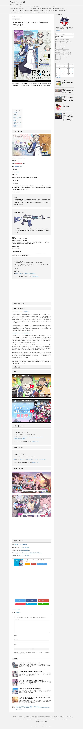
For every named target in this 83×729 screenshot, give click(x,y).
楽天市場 (33, 563)
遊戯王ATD (58, 54)
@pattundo (22, 459)
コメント (16, 619)
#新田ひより (17, 273)
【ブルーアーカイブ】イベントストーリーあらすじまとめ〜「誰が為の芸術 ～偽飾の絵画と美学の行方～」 (34, 698)
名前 (15, 635)
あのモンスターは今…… (66, 43)
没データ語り (67, 52)
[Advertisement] (31, 97)
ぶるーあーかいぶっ (17, 122)
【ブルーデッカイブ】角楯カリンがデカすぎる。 (30, 662)
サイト (15, 644)
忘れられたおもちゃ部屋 (17, 2)
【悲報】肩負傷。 (66, 106)
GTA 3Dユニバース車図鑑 (31, 8)
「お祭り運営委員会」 (25, 550)
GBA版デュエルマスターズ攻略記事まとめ (57, 10)
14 (72, 68)
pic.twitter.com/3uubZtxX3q (40, 459)
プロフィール (16, 112)
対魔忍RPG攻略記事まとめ (16, 11)
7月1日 (17, 171)
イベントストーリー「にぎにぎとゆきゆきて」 (21, 332)
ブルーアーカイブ (16, 609)
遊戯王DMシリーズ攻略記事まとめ (40, 10)
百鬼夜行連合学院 (18, 163)
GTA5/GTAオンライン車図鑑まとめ (17, 6)
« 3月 (56, 77)
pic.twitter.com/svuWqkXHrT (30, 273)
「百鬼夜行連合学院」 (25, 547)
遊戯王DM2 (69, 54)
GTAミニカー (58, 43)
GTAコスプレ (63, 41)
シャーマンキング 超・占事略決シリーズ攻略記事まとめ (21, 10)
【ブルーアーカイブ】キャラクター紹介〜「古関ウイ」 (31, 671)
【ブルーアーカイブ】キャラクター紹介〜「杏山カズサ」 (32, 680)
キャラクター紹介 (17, 115)
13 (69, 68)
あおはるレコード (17, 123)
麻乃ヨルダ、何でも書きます (21, 544)
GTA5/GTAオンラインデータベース (17, 8)
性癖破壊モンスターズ (60, 52)
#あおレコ (32, 459)
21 (72, 71)
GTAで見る (58, 41)
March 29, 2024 (35, 441)
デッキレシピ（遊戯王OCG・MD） (62, 50)
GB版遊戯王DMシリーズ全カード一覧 (62, 39)
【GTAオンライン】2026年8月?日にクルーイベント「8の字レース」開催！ (68, 99)
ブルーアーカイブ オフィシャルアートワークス (34, 559)
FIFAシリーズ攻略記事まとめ (58, 8)
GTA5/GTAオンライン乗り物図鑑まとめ (33, 6)
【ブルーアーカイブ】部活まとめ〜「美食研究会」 (30, 688)
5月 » (60, 77)
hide (18, 110)
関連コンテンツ (16, 126)
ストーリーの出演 (17, 117)
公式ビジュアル (16, 125)
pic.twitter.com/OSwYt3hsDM (19, 438)
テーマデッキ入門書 (59, 48)
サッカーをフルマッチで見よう (61, 46)
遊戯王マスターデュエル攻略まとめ (29, 11)
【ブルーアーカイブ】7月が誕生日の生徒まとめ (32, 552)
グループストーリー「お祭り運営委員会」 (21, 311)
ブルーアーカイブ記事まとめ (43, 11)
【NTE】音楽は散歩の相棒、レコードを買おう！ (67, 91)
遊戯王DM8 (58, 59)
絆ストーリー (18, 114)
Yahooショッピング (42, 563)
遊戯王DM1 (63, 54)
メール (16, 639)
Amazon (27, 563)
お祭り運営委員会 (18, 166)
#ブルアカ (22, 273)
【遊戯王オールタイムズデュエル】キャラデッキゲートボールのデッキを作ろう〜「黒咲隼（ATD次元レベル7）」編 (67, 118)
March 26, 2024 (35, 276)
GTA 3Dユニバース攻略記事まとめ (44, 8)
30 (59, 75)
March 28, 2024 (35, 462)
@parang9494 (24, 436)
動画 (14, 120)
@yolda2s (58, 30)
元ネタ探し (16, 118)
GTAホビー (69, 41)
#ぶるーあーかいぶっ (38, 436)
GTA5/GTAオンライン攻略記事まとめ (50, 6)
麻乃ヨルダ (18, 612)
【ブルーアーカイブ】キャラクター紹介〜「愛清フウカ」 (27, 706)
